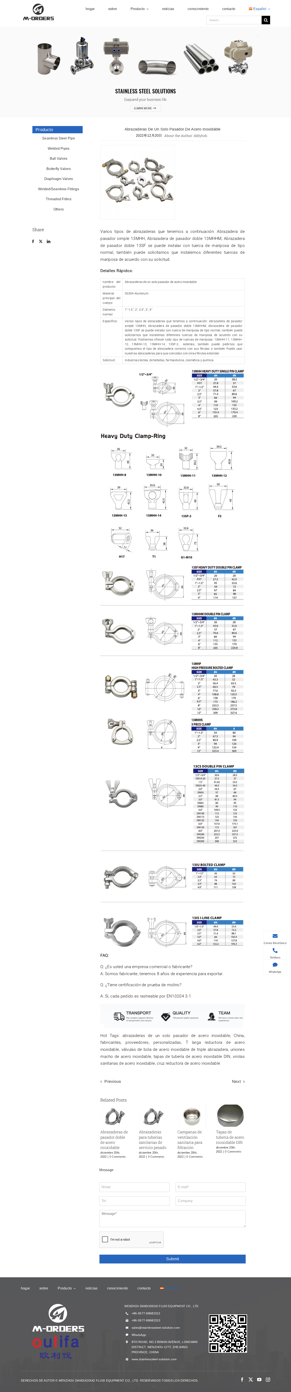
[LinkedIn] (48, 242)
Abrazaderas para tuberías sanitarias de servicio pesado (152, 1139)
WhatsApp (139, 1335)
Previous (112, 1081)
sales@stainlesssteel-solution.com (156, 1327)
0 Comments (117, 1156)
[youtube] (259, 1380)
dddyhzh (200, 135)
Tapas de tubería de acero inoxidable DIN (230, 1137)
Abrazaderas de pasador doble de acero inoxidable (114, 1139)
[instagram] (268, 1380)
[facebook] (242, 1380)
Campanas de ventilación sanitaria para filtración (189, 1139)
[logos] (38, 4)
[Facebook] (33, 242)
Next (236, 1081)
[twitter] (251, 1380)
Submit (172, 1259)
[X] (41, 242)
